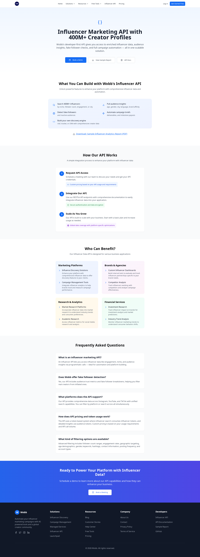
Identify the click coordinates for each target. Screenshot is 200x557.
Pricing (121, 4)
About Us (124, 517)
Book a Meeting (102, 492)
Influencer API (110, 4)
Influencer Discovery (59, 517)
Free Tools (89, 531)
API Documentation (164, 522)
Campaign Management (60, 522)
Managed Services (58, 526)
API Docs (127, 60)
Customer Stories (92, 522)
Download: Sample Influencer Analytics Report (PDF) (101, 133)
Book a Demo (78, 60)
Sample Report (162, 526)
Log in (165, 4)
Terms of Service (127, 531)
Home (60, 4)
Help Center (90, 526)
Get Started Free (177, 4)
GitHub (159, 531)
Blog (87, 517)
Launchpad (55, 536)
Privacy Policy (126, 526)
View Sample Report (103, 60)
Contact (123, 522)
